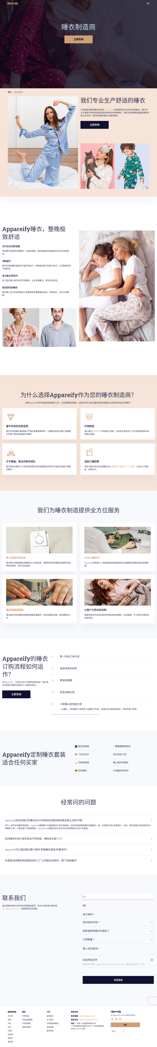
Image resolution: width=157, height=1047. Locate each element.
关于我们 (50, 1019)
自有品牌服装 (27, 1019)
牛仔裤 (10, 1016)
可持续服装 (26, 1023)
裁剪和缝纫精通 (14, 610)
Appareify (108, 109)
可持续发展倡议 (53, 1023)
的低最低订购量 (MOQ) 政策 (122, 466)
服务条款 (50, 1030)
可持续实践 (97, 431)
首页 (9, 92)
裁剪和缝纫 (26, 1027)
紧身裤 (10, 1041)
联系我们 (50, 1016)
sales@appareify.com (11, 908)
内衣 (9, 1023)
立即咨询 (78, 39)
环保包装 (25, 1016)
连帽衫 (10, 1038)
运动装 (10, 1034)
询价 (125, 1025)
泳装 (9, 1019)
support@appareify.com (88, 1019)
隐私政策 (50, 1027)
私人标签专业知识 (16, 557)
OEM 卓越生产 (92, 557)
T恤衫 (10, 1030)
